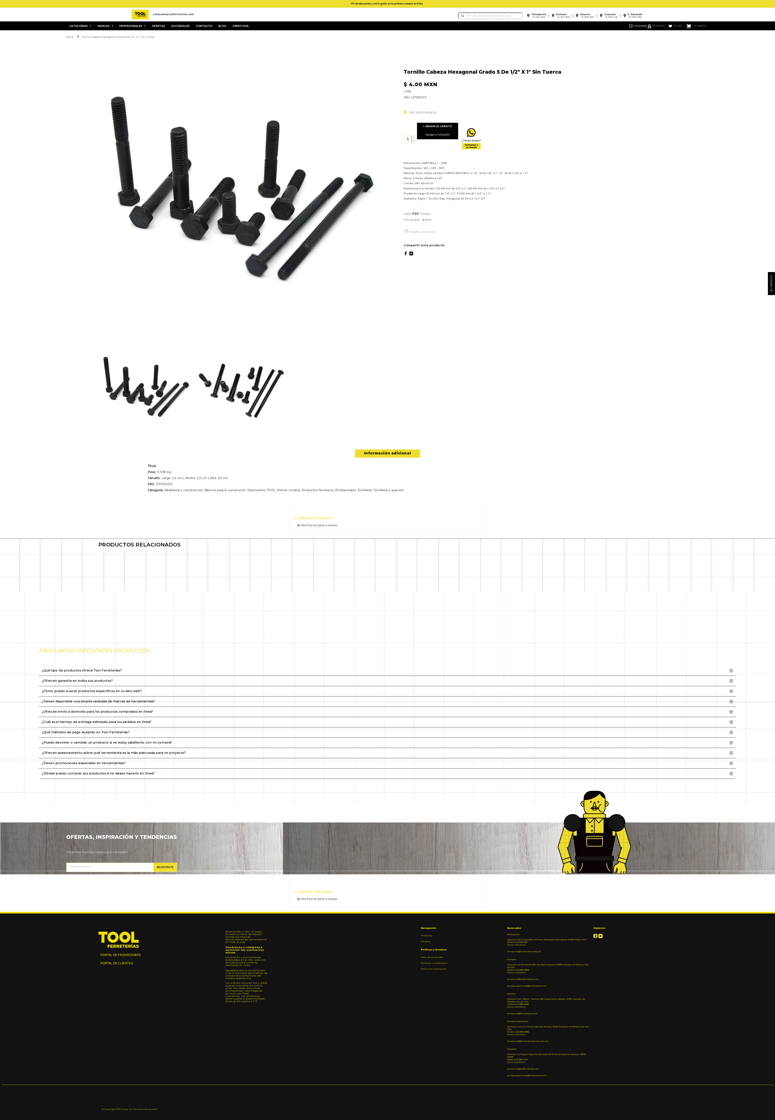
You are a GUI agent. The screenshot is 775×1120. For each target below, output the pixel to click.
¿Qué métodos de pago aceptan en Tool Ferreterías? (85, 732)
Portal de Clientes (117, 963)
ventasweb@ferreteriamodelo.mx (524, 951)
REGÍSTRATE (165, 867)
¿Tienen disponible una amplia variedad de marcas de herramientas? (98, 701)
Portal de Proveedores (121, 955)
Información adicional (387, 453)
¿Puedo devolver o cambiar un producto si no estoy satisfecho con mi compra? (107, 742)
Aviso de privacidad (432, 957)
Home (70, 36)
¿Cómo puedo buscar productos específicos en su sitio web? (92, 691)
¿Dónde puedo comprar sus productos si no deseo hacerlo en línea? (98, 773)
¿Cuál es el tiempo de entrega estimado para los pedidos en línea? (97, 722)
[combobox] (490, 16)
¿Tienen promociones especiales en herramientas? (84, 763)
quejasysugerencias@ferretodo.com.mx (527, 986)
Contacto (426, 941)
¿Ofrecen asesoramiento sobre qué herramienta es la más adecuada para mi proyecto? (114, 753)
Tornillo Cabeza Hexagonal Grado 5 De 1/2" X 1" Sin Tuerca (118, 36)
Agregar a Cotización (437, 134)
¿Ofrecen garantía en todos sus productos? (77, 681)
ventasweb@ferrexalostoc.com (522, 1013)
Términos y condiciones (434, 963)
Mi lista (677, 26)
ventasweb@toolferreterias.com (523, 979)
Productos (426, 935)
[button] (80, 25)
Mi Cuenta (658, 26)
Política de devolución (433, 969)
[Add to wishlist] (406, 232)
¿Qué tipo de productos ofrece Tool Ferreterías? (82, 670)
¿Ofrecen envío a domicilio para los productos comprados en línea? (97, 711)
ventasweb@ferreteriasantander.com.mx (527, 1041)
